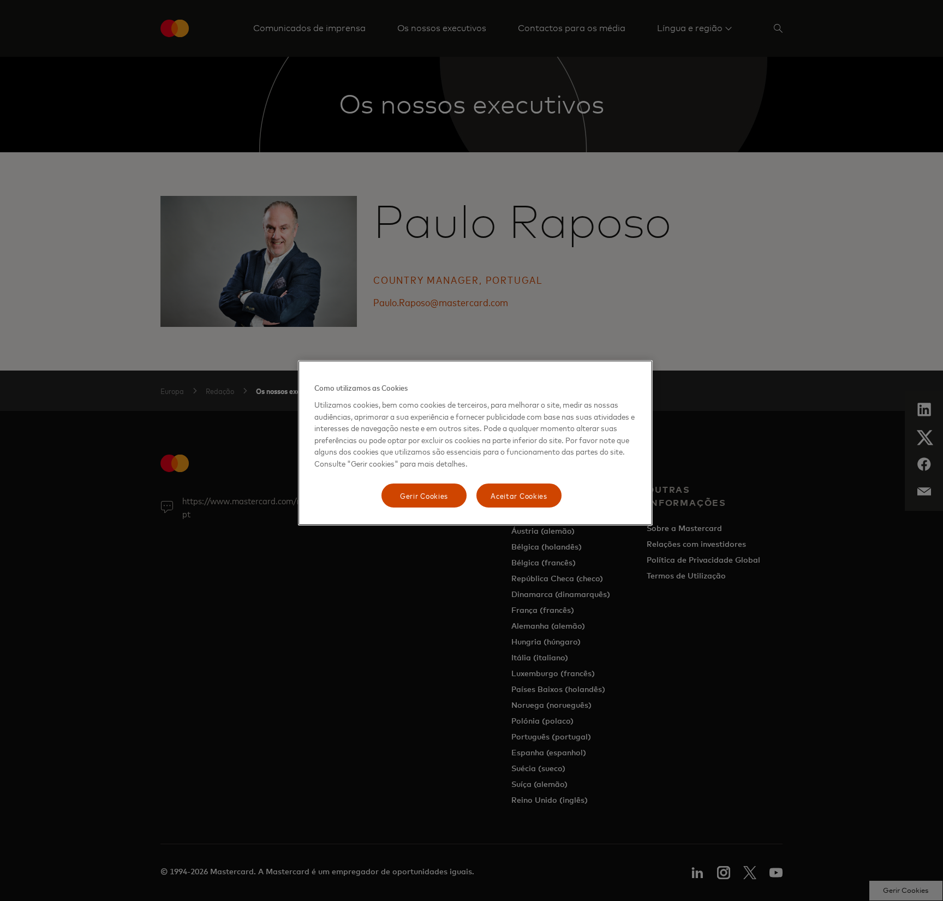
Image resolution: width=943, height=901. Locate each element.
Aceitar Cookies (519, 495)
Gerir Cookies (424, 495)
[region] (475, 443)
